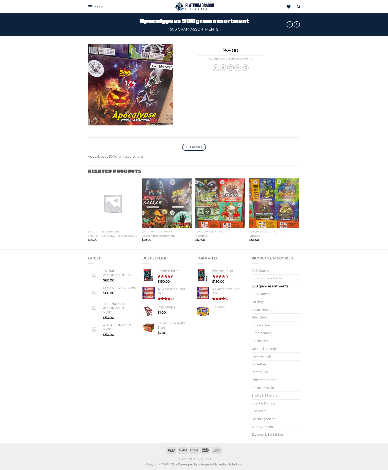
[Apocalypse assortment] (167, 203)
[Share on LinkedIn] (245, 67)
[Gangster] (220, 203)
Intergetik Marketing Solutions (220, 464)
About (181, 458)
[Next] (299, 213)
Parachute (260, 372)
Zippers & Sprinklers (268, 434)
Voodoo (254, 236)
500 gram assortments (194, 29)
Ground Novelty (264, 349)
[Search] (298, 7)
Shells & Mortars (264, 395)
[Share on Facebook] (216, 67)
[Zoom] (93, 120)
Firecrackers (261, 333)
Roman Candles (264, 380)
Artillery (258, 302)
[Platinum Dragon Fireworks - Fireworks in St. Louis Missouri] (194, 6)
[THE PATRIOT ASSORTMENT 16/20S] (113, 203)
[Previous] (88, 213)
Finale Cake (261, 325)
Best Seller (260, 317)
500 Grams (260, 294)
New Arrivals (261, 356)
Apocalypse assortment (158, 236)
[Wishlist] (289, 6)
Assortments (262, 310)
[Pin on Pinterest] (237, 67)
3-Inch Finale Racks (267, 278)
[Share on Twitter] (223, 67)
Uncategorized (264, 419)
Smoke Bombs (264, 403)
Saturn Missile (263, 388)
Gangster (202, 236)
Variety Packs (262, 427)
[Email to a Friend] (230, 67)
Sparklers (259, 411)
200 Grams (260, 271)
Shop (192, 458)
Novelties (259, 364)
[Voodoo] (274, 203)
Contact (204, 458)
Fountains (260, 341)
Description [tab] (194, 147)
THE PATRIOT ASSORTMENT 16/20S (112, 236)
